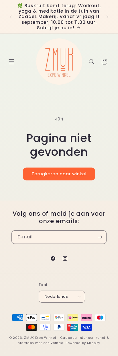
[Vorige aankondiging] (10, 16)
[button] (11, 61)
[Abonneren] (100, 237)
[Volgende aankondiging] (107, 16)
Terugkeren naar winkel (59, 174)
